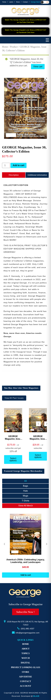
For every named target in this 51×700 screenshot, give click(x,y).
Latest (11, 2)
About (26, 649)
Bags (25, 486)
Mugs (25, 496)
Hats (25, 491)
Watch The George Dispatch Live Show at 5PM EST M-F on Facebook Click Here (25, 31)
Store (25, 672)
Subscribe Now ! (25, 611)
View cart (37, 66)
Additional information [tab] (37, 175)
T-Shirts (25, 501)
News (18, 2)
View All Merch (25, 505)
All (25, 481)
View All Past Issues (14, 398)
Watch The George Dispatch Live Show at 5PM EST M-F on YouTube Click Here (25, 21)
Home (4, 2)
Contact (25, 2)
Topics (25, 653)
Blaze (36, 696)
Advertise (25, 676)
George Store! (35, 2)
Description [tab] (14, 175)
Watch (25, 658)
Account (25, 686)
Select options (13, 459)
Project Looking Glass (25, 667)
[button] (46, 423)
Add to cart (18, 165)
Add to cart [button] (25, 575)
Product (14, 46)
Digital (25, 662)
